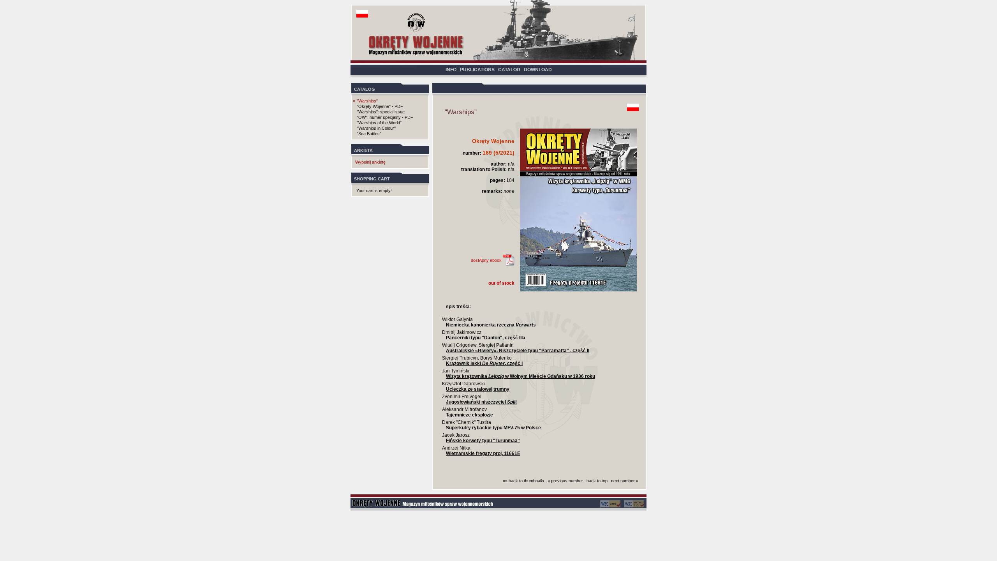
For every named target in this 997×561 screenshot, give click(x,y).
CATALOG (509, 69)
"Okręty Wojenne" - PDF (380, 106)
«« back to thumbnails (523, 480)
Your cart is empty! (374, 190)
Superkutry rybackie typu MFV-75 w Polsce (493, 427)
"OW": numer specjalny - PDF (385, 117)
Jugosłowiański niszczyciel (481, 402)
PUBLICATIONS (477, 69)
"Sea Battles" (369, 133)
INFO (451, 69)
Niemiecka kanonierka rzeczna (491, 325)
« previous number (565, 480)
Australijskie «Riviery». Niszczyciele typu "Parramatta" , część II (517, 350)
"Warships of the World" (379, 122)
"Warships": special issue (381, 111)
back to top (597, 480)
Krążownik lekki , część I (484, 363)
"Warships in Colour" (376, 128)
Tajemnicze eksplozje (469, 415)
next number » (624, 480)
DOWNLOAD (538, 69)
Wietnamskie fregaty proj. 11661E (483, 453)
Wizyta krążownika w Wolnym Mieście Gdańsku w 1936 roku (520, 376)
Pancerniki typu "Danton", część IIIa (485, 337)
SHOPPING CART (372, 178)
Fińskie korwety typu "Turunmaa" (483, 440)
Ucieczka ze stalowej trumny (477, 389)
